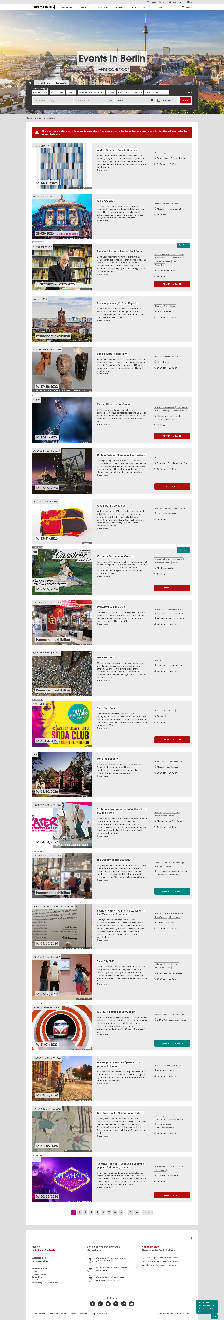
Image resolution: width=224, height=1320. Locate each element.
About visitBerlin (39, 1268)
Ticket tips (159, 265)
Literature (177, 1065)
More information (172, 891)
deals (116, 1267)
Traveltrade (37, 1280)
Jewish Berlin (160, 1119)
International (160, 257)
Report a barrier (99, 1313)
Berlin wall (159, 609)
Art (35, 551)
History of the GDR (162, 508)
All (30, 82)
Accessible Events (162, 559)
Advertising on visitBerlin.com (45, 1283)
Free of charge (160, 153)
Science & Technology (46, 196)
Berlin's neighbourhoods (164, 407)
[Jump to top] (191, 1238)
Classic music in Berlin (177, 257)
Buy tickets (172, 486)
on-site (109, 1260)
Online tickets (166, 100)
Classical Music (42, 247)
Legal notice (39, 1313)
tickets (103, 1270)
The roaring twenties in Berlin (166, 1116)
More (189, 92)
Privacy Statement (57, 1313)
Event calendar (112, 69)
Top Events (61, 82)
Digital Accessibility (79, 1313)
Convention (37, 1277)
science (178, 458)
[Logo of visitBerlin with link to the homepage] (44, 7)
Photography (41, 145)
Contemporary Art (180, 411)
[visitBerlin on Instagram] (115, 1303)
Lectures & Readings (45, 501)
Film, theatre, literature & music (53, 906)
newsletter (42, 1261)
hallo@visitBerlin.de (43, 1250)
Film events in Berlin (163, 1065)
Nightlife (39, 703)
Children (158, 866)
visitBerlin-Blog (150, 1246)
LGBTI (157, 411)
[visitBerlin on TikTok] (123, 1303)
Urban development (162, 967)
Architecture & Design (47, 1007)
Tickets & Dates (172, 284)
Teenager (175, 203)
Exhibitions (40, 298)
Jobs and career (39, 1274)
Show (36, 400)
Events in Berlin (112, 58)
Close (215, 1302)
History (158, 306)
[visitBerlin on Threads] (100, 1303)
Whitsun (176, 562)
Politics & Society (162, 203)
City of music (178, 261)
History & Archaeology (47, 349)
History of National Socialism (166, 356)
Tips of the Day (44, 82)
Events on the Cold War (164, 816)
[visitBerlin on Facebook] (92, 1303)
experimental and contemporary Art (169, 254)
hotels (123, 1267)
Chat (214, 1316)
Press (34, 1271)
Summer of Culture (162, 261)
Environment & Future (163, 458)
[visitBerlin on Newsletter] (131, 1303)
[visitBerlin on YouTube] (108, 1303)
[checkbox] (40, 92)
